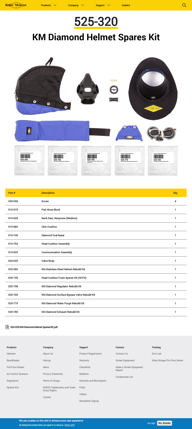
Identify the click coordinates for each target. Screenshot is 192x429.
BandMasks (13, 360)
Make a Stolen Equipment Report (129, 368)
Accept (151, 423)
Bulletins (84, 373)
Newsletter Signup (89, 400)
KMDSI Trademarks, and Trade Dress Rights (59, 389)
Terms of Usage (51, 380)
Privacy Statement (53, 373)
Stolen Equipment (125, 360)
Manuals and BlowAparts (92, 380)
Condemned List (124, 376)
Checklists (84, 367)
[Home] (15, 5)
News (46, 367)
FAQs (82, 387)
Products (45, 5)
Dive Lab (156, 353)
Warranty (84, 360)
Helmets (11, 353)
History (47, 360)
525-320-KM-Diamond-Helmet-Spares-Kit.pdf (34, 327)
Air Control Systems (17, 373)
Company (72, 5)
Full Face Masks (15, 367)
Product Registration (90, 353)
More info (69, 424)
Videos (83, 394)
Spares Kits (13, 387)
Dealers (125, 5)
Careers (47, 397)
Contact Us (122, 353)
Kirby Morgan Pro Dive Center (167, 360)
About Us (48, 353)
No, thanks (164, 423)
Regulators (12, 380)
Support (100, 5)
